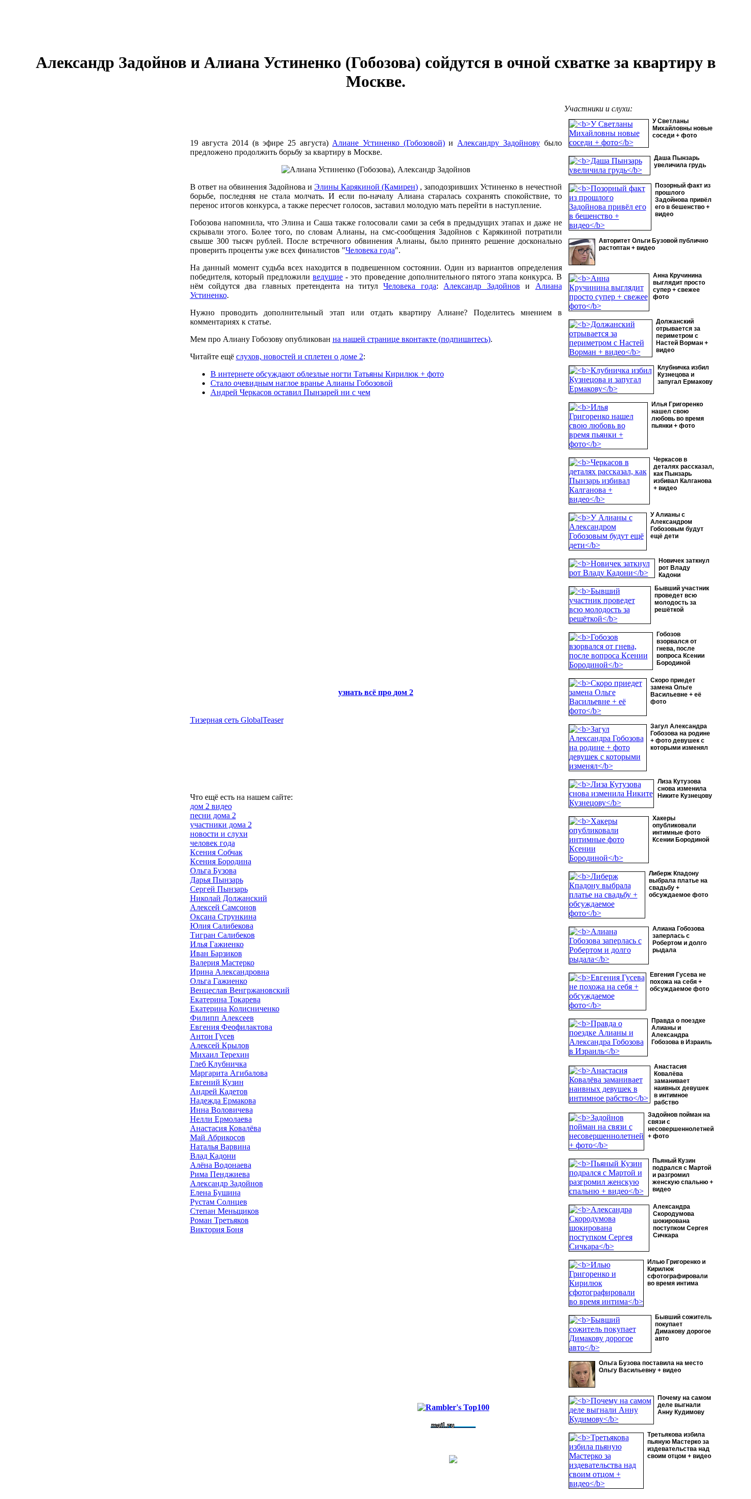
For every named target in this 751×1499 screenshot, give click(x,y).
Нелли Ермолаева (221, 1119)
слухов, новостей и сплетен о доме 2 (299, 356)
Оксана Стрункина (223, 916)
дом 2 (403, 692)
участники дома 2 (221, 824)
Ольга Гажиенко (218, 981)
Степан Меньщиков (224, 1211)
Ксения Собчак (216, 852)
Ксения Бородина (220, 861)
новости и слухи (219, 833)
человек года (212, 843)
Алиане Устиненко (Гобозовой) (388, 143)
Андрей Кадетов (219, 1091)
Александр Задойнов (481, 286)
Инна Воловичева (221, 1109)
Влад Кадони (213, 1155)
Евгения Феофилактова (231, 1027)
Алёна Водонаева (220, 1165)
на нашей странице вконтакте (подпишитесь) (411, 339)
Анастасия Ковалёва (225, 1128)
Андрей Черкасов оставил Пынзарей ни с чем (290, 392)
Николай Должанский (228, 898)
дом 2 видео (211, 806)
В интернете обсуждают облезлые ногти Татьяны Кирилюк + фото (327, 374)
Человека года (370, 250)
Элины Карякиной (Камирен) (366, 186)
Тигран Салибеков (222, 935)
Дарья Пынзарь (216, 879)
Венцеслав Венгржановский (240, 990)
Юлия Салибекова (221, 925)
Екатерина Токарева (225, 999)
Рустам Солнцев (218, 1201)
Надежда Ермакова (223, 1100)
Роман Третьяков (219, 1220)
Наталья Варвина (220, 1146)
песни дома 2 (213, 815)
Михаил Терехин (219, 1054)
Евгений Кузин (217, 1082)
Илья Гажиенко (217, 944)
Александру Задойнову (498, 143)
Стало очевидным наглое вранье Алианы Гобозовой (301, 383)
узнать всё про (365, 692)
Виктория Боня (216, 1229)
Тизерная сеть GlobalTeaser (237, 720)
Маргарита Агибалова (229, 1073)
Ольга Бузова (213, 870)
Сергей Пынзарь (219, 889)
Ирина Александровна (229, 971)
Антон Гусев (212, 1036)
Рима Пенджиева (220, 1174)
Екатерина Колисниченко (234, 1008)
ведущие (328, 276)
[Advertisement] (111, 276)
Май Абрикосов (217, 1137)
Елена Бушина (215, 1192)
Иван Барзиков (216, 953)
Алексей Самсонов (223, 907)
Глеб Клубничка (218, 1063)
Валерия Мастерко (222, 962)
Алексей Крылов (219, 1045)
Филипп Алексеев (222, 1017)
